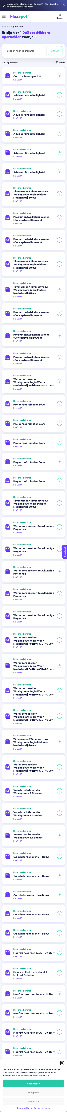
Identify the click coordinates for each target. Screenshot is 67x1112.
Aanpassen (34, 1101)
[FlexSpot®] (19, 16)
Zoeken (55, 50)
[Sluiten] (63, 4)
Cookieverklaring (25, 1108)
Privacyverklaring (42, 1108)
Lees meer (27, 6)
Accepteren (33, 1083)
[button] (62, 1063)
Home (5, 26)
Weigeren (33, 1092)
